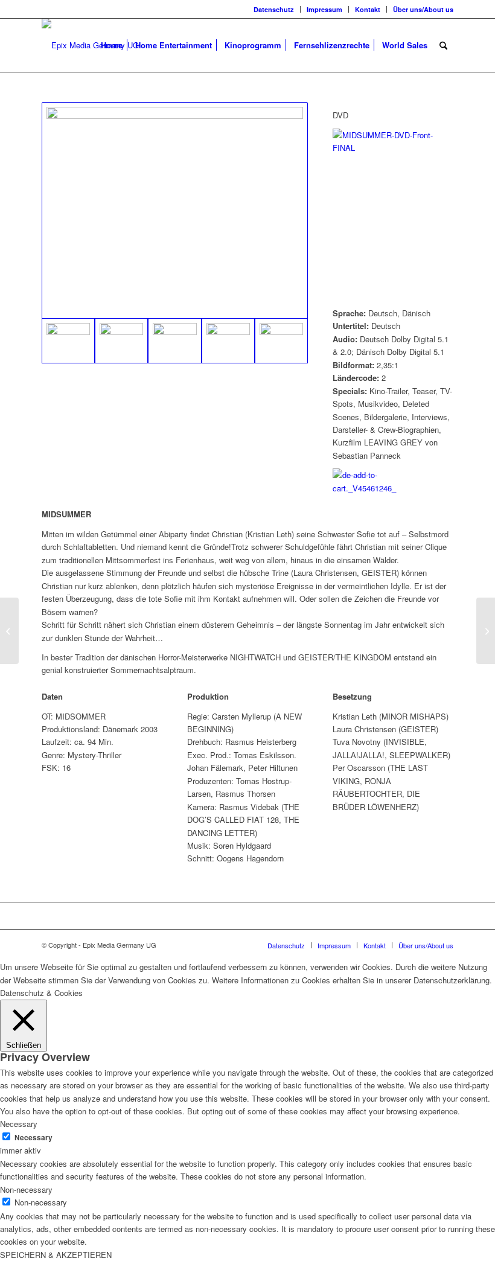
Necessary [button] (18, 1123)
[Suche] (443, 45)
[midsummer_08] (281, 340)
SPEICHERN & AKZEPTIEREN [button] (56, 1254)
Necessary (33, 1137)
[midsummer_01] (121, 340)
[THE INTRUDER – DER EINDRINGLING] (485, 631)
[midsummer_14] (175, 210)
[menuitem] (274, 9)
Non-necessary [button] (26, 1189)
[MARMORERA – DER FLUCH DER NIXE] (9, 631)
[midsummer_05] (228, 340)
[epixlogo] (90, 45)
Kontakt (367, 9)
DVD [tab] (340, 115)
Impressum (324, 9)
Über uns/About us (423, 9)
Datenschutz (274, 9)
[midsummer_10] (174, 340)
